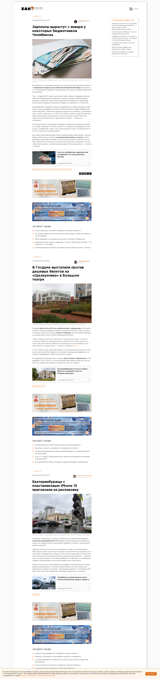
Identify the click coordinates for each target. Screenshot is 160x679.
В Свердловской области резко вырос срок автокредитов (58, 445)
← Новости (36, 16)
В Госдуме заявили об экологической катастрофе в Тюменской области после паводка (63, 235)
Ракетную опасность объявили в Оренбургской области (57, 448)
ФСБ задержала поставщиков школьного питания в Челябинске (60, 239)
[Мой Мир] (88, 173)
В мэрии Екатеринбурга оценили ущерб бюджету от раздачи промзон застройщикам (62, 452)
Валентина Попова (84, 475)
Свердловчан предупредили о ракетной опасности (55, 668)
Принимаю (151, 673)
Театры (43, 386)
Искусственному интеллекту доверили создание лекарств (58, 230)
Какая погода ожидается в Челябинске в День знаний (56, 653)
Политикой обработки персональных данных (37, 675)
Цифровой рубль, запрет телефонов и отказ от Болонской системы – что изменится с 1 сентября (63, 243)
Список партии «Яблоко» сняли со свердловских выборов (124, 32)
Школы (62, 169)
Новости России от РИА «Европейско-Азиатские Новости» (28, 8)
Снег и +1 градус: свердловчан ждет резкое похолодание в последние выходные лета (62, 458)
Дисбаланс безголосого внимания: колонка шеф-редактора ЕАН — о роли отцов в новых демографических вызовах (124, 26)
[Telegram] (85, 173)
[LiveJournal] (90, 173)
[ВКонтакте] (80, 173)
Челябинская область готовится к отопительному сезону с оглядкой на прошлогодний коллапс (124, 38)
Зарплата (56, 169)
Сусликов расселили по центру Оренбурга (123, 43)
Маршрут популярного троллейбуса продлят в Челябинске (58, 656)
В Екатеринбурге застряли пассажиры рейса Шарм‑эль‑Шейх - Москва (62, 247)
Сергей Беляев (84, 261)
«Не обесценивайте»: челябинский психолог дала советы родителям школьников (61, 661)
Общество (36, 386)
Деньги (49, 169)
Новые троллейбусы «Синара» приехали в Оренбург (123, 52)
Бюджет (43, 169)
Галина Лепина (84, 20)
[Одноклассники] (83, 173)
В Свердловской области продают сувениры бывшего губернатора (61, 462)
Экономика (36, 169)
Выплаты (68, 169)
